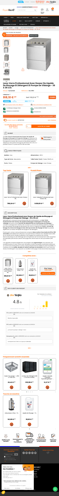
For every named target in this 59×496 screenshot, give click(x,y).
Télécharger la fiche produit (47, 138)
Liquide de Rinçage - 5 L (32, 269)
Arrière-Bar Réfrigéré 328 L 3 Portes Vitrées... (29, 376)
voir (5, 461)
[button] (27, 392)
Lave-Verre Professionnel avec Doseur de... (15, 197)
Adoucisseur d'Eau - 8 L (20, 269)
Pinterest (32, 453)
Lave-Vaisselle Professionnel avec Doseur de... (43, 197)
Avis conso (34, 471)
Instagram (35, 453)
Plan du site (34, 477)
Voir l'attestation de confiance (44, 294)
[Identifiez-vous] (47, 9)
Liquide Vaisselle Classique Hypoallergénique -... (47, 377)
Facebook (24, 453)
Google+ (29, 453)
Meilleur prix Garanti (6, 440)
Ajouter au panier (44, 126)
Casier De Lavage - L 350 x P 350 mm (11, 376)
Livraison (33, 2)
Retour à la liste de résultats (13, 32)
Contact (27, 2)
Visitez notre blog (47, 450)
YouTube (26, 453)
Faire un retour (35, 469)
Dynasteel (11, 91)
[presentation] (3, 392)
